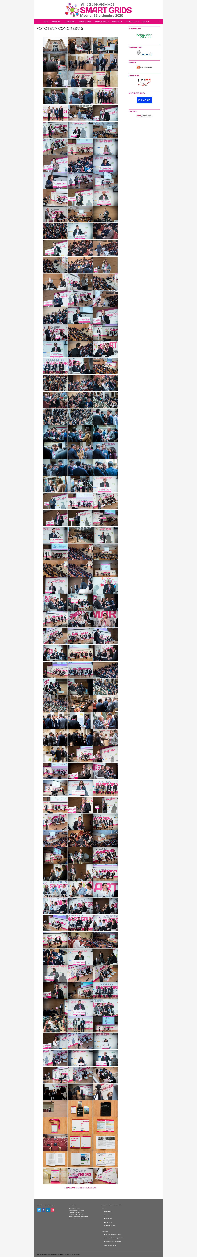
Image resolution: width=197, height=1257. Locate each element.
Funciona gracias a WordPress (72, 1254)
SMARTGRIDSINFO (109, 1226)
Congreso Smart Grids (110, 1245)
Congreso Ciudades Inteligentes (112, 1234)
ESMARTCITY (108, 1222)
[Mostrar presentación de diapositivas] (80, 1188)
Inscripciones (70, 22)
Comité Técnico (85, 22)
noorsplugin (59, 1254)
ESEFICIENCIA (108, 1218)
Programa (56, 22)
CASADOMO (108, 1211)
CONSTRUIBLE (108, 1215)
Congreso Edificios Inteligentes (112, 1241)
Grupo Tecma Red (77, 1218)
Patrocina (116, 22)
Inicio (46, 22)
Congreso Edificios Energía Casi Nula (114, 1238)
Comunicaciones (102, 22)
